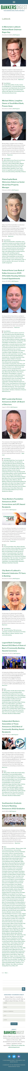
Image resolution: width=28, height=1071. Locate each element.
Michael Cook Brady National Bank (15, 481)
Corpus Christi (9, 244)
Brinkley (17, 339)
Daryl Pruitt (13, 887)
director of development (19, 347)
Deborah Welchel (15, 345)
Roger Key (11, 91)
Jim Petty (4, 367)
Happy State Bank (12, 702)
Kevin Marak (20, 921)
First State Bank (21, 697)
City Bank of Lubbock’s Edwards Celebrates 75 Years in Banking (14, 573)
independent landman (11, 248)
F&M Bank (4, 894)
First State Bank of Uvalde (11, 551)
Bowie (16, 690)
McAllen (12, 707)
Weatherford (5, 491)
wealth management (7, 262)
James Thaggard (10, 915)
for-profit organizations (11, 354)
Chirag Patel (19, 869)
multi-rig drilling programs (13, 253)
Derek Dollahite (10, 889)
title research (15, 261)
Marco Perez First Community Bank (13, 478)
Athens (18, 546)
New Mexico (14, 371)
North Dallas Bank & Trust (8, 556)
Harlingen (9, 470)
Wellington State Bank (7, 563)
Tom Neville (21, 261)
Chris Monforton (12, 342)
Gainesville (17, 700)
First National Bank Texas (11, 697)
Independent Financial (7, 471)
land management (12, 249)
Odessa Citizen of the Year (17, 165)
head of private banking (13, 246)
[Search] (23, 989)
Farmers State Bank (10, 895)
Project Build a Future (19, 375)
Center (14, 868)
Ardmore (11, 853)
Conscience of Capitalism (8, 882)
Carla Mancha (20, 341)
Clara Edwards (16, 631)
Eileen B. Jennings (11, 892)
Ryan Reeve (11, 944)
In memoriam (5, 88)
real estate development (8, 376)
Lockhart (4, 705)
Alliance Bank (7, 690)
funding (24, 354)
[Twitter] (14, 1056)
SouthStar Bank (13, 708)
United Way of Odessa (20, 171)
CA (7, 868)
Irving (14, 471)
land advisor (5, 249)
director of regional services (9, 349)
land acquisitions (21, 248)
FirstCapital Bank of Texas (8, 700)
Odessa (8, 165)
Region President (21, 483)
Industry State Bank (16, 912)
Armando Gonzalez (18, 853)
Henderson (20, 551)
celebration (5, 631)
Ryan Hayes (21, 943)
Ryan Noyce (5, 944)
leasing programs (20, 251)
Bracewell (11, 863)
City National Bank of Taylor (8, 876)
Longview (21, 705)
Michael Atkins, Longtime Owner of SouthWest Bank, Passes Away (13, 103)
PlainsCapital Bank (11, 256)
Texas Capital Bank (17, 957)
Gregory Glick (5, 908)
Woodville (15, 563)
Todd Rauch (18, 962)
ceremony (4, 869)
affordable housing (9, 334)
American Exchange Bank (8, 851)
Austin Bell (23, 856)
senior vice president (16, 378)
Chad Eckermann (11, 869)
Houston (21, 246)
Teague (11, 956)
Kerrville (8, 921)
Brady (19, 690)
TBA (11, 558)
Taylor (7, 956)
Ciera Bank (4, 873)
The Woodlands (20, 712)
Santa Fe (8, 946)
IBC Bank (9, 912)
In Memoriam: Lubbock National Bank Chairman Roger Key (11, 29)
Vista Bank (4, 713)
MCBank (17, 707)
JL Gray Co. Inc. (10, 367)
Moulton (4, 708)
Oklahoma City (15, 936)
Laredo (18, 926)
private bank (19, 256)
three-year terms (6, 388)
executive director (13, 350)
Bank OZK (15, 859)
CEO (25, 341)
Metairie (8, 933)
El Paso (18, 892)
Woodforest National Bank (14, 713)
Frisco (24, 905)
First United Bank (6, 698)
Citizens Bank (11, 873)
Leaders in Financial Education (9, 553)
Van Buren (12, 389)
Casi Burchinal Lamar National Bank (10, 466)
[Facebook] (18, 1056)
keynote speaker (6, 923)
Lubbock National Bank (17, 89)
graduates (17, 907)
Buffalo (4, 868)
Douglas (10, 890)
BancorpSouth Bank (14, 858)
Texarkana (16, 956)
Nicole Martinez (13, 373)
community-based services (15, 344)
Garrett (4, 907)
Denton (4, 889)
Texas (7, 383)
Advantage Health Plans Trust (11, 460)
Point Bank (23, 556)
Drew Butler (15, 890)
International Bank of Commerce (10, 913)
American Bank (17, 850)
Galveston (4, 470)
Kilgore (12, 923)
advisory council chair (9, 332)
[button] (14, 2)
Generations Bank (10, 907)
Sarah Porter (14, 946)
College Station (11, 877)
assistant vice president (14, 243)
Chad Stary (8, 548)
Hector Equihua (21, 908)
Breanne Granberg (10, 864)
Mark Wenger (17, 930)
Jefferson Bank (22, 915)
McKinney (15, 479)
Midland (22, 163)
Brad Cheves (17, 863)
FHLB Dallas (15, 352)
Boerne (6, 863)
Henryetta (10, 910)
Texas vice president (20, 386)
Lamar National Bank (10, 703)
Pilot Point (17, 556)
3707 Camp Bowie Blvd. (9, 241)
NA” (16, 934)
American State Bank (20, 851)
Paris (15, 483)
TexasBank (20, 959)
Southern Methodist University (15, 949)
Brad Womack (9, 463)
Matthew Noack (19, 931)
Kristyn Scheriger (18, 923)
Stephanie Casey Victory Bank (9, 488)
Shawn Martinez (6, 947)
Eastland (4, 892)
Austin (21, 243)
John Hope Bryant (6, 918)
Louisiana (4, 370)
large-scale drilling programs (9, 251)
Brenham (17, 864)
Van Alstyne (20, 964)
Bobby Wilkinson (11, 339)
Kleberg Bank (17, 475)
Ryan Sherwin (17, 944)
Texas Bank (15, 558)
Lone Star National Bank (12, 705)
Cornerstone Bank (9, 884)
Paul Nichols (14, 938)
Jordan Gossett (8, 920)
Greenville (12, 357)
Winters (11, 491)
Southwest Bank (6, 168)
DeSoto (16, 889)
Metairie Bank (14, 933)
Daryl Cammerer (6, 887)
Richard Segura (17, 941)
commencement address (8, 879)
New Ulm (9, 936)
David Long (8, 345)
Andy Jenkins (5, 853)
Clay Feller (18, 876)
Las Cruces (9, 368)
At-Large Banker (19, 462)
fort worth (4, 246)
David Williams (20, 887)
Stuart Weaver (13, 954)
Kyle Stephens (8, 925)
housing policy (13, 363)
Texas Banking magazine (14, 559)
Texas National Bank (13, 561)
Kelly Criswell (18, 367)
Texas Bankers (7, 83)
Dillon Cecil (4, 890)
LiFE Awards (20, 553)
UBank (15, 964)
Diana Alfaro (21, 889)
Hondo (14, 470)
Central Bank (19, 868)
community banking (17, 86)
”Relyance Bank (19, 848)
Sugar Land (20, 954)
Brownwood (19, 866)
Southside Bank (6, 558)
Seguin (20, 946)
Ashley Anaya (20, 855)
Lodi (19, 928)
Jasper (16, 915)
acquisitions (18, 241)
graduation (23, 907)
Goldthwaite (5, 702)
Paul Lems (8, 938)
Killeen (19, 702)
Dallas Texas (13, 886)
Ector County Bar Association (12, 162)
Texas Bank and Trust (7, 710)
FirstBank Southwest (16, 698)
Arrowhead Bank (6, 855)
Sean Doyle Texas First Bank (19, 486)
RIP (7, 91)
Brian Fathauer (12, 866)
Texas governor (15, 385)
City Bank (10, 631)
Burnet (22, 465)
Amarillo (20, 460)
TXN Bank (7, 964)
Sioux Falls (20, 947)
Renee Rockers (10, 941)
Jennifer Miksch (15, 917)
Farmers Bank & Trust (13, 894)
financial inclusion (13, 899)
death (23, 86)
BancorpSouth (5, 858)
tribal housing (14, 388)
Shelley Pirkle (13, 947)
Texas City (15, 710)
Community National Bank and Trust (10, 694)
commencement (19, 877)
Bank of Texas (9, 859)
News (5, 545)
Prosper (19, 939)
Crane (15, 884)
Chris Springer (12, 468)
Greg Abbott (18, 357)
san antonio (12, 258)
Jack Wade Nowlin (13, 88)
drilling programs (21, 244)
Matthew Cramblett (10, 931)
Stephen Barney (6, 954)
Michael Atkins (16, 163)
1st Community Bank (9, 546)
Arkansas (13, 336)
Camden (10, 868)
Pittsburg (4, 939)
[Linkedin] (9, 1056)
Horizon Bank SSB (21, 910)
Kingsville (11, 475)
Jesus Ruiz (21, 917)
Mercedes (20, 554)
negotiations (5, 254)
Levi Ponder (9, 928)
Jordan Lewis (15, 920)
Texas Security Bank (12, 959)
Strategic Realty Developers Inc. (17, 381)
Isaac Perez (20, 363)
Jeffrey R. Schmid (6, 917)
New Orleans (20, 371)
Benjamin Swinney (10, 861)
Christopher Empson (7, 871)
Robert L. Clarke (10, 943)
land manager (20, 249)
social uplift (5, 949)
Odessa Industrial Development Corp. (11, 166)
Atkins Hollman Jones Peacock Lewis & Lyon (14, 160)
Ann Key (17, 84)
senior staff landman (16, 259)
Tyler (12, 964)
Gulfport (8, 358)
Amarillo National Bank (9, 84)
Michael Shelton (10, 934)
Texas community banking (8, 171)
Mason (8, 707)
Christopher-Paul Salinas (19, 871)
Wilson (14, 965)
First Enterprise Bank (11, 900)
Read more (21, 79)
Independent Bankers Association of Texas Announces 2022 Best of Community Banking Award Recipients (13, 726)
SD (18, 946)
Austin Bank (17, 856)
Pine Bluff (19, 938)
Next (7, 972)
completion (21, 881)
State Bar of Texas (14, 168)
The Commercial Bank (10, 712)
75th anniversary (17, 630)
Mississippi (7, 371)
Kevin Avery (13, 921)
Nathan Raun (20, 934)
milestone (17, 633)
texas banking (17, 91)
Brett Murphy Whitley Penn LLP (12, 465)
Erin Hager (22, 892)
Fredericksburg (18, 905)
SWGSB (4, 956)
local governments (16, 368)
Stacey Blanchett (20, 952)
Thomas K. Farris (16, 961)
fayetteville (18, 895)
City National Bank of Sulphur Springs (16, 874)
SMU (24, 947)
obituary (4, 91)
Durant (20, 890)
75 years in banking (8, 630)
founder (19, 354)
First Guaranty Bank (10, 902)
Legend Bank (18, 703)
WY (17, 965)
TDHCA (4, 383)
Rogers (16, 943)
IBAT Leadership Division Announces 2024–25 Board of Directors (13, 401)
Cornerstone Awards (10, 549)
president (11, 375)
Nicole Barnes (5, 373)
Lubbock (10, 89)
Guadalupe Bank (13, 908)
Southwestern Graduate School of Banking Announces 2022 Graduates (13, 806)
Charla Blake (5, 342)
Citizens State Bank (16, 548)
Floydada (7, 905)
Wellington (21, 561)
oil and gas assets (13, 254)
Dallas (14, 244)
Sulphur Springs (21, 708)
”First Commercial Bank (9, 848)
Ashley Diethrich (6, 856)
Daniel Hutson (20, 886)
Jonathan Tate (14, 918)
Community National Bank (15, 692)
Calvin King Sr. (12, 341)
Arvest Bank (14, 855)
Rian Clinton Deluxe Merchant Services (11, 484)
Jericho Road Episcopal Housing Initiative (15, 365)
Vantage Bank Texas (7, 965)
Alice (15, 546)
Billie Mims (17, 861)
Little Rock (15, 928)
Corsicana (8, 695)
